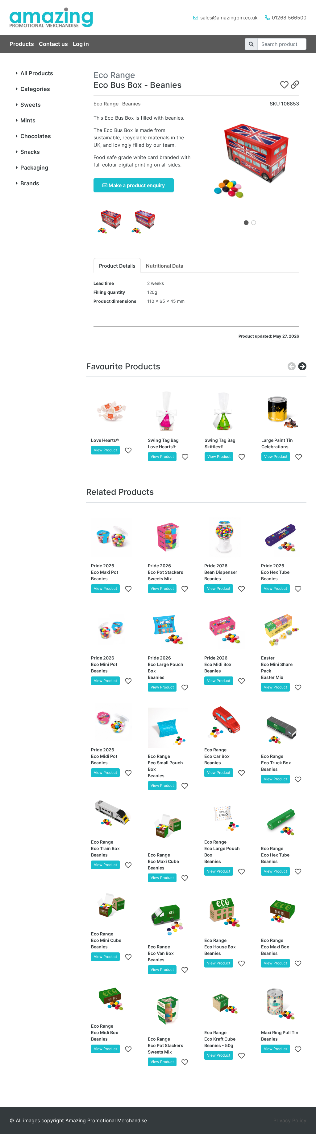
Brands (29, 183)
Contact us (53, 44)
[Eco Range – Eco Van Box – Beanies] (168, 918)
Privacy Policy (289, 1120)
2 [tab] (253, 222)
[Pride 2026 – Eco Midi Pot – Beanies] (111, 721)
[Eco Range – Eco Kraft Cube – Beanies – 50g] (224, 1004)
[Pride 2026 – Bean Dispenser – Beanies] (224, 537)
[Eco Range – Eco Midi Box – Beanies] (111, 997)
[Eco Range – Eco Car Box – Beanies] (224, 721)
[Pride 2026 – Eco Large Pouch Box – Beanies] (168, 629)
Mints (27, 120)
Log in (81, 44)
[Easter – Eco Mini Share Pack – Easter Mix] (281, 629)
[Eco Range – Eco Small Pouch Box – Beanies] (168, 728)
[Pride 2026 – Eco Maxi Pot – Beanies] (111, 537)
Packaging (34, 167)
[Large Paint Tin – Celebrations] (281, 411)
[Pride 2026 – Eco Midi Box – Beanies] (224, 629)
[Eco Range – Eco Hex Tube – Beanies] (281, 820)
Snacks (30, 152)
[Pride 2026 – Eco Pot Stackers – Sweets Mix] (168, 537)
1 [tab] (246, 222)
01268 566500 (289, 17)
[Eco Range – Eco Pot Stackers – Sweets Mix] (168, 1010)
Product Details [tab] (117, 266)
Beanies (131, 104)
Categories (35, 89)
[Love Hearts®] (111, 411)
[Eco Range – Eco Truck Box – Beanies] (281, 728)
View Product (105, 450)
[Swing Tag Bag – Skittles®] (225, 411)
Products (22, 44)
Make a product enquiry (136, 185)
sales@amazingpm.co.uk (229, 17)
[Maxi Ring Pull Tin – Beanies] (281, 1004)
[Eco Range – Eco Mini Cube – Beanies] (111, 905)
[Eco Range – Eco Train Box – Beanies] (111, 813)
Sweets (30, 104)
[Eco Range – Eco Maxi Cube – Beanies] (168, 826)
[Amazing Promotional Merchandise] (56, 17)
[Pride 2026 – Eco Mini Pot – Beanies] (111, 629)
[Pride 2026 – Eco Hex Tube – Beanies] (281, 537)
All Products (36, 73)
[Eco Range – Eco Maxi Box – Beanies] (281, 912)
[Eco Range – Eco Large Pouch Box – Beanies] (224, 813)
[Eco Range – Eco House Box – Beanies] (224, 912)
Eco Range (106, 104)
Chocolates (35, 136)
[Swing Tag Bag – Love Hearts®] (168, 411)
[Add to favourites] (128, 450)
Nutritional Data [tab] (164, 266)
